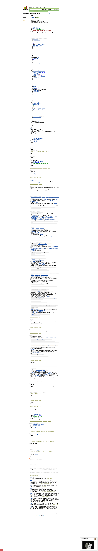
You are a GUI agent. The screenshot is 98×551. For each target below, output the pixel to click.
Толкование (32, 17)
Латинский (24, 17)
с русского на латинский (46, 13)
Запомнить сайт (46, 5)
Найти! (57, 9)
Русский (24, 20)
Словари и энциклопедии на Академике (37, 7)
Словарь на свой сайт (53, 5)
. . (35, 312)
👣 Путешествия (26, 513)
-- (38, 426)
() (36, 28)
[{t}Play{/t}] (32, 18)
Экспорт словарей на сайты (26, 515)
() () (41, 275)
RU (57, 5)
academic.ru (25, 10)
